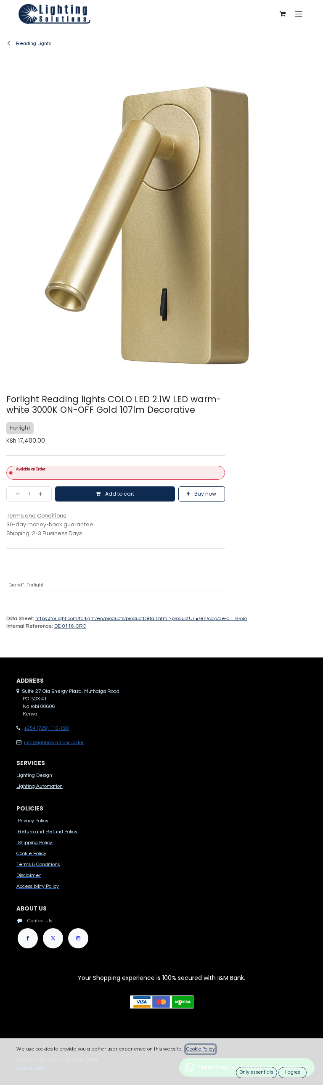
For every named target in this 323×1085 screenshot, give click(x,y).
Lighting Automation (39, 786)
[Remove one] (15, 494)
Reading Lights (33, 43)
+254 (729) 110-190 (46, 728)
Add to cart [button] (119, 493)
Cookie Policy (200, 1049)
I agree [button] (292, 1072)
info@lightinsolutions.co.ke (54, 742)
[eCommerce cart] (283, 14)
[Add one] (42, 494)
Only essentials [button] (256, 1072)
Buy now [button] (204, 493)
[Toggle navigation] (299, 13)
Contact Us (39, 921)
